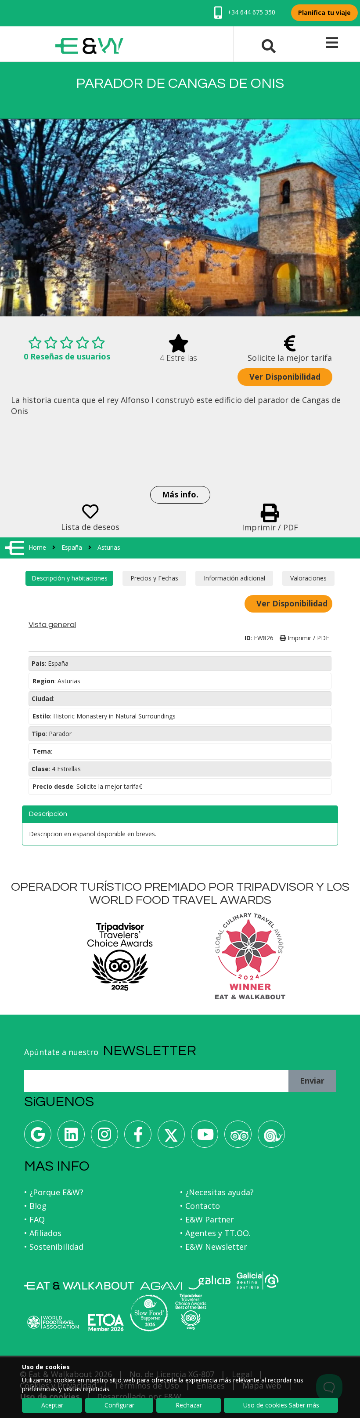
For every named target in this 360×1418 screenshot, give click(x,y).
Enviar (312, 1080)
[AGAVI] (161, 1286)
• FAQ (34, 1219)
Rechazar (189, 1405)
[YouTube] (204, 1137)
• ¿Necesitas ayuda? (217, 1192)
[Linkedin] (71, 1137)
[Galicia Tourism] (209, 1282)
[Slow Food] (271, 1137)
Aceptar (52, 1405)
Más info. (180, 494)
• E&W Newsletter (213, 1246)
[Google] (37, 1137)
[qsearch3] (268, 45)
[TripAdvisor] (238, 1137)
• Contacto (200, 1205)
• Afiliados (42, 1233)
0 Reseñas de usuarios (67, 356)
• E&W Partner (207, 1219)
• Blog (35, 1205)
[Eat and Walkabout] (79, 1286)
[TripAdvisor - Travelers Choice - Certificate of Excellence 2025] (191, 1311)
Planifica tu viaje (324, 12)
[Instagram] (104, 1137)
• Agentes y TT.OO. (215, 1233)
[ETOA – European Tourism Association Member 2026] (106, 1322)
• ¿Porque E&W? (53, 1192)
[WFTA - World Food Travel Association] (53, 1322)
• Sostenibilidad (53, 1246)
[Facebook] (137, 1137)
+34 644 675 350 (250, 12)
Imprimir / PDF (307, 638)
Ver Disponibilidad (284, 376)
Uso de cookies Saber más (281, 1405)
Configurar (119, 1405)
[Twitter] (171, 1137)
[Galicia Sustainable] (258, 1280)
